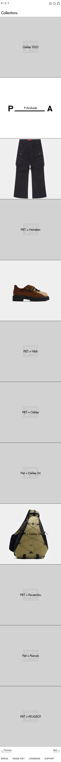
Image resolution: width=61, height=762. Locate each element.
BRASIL (4, 758)
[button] (54, 3)
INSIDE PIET (19, 758)
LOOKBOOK (34, 758)
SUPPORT (49, 758)
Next (55, 750)
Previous (8, 750)
